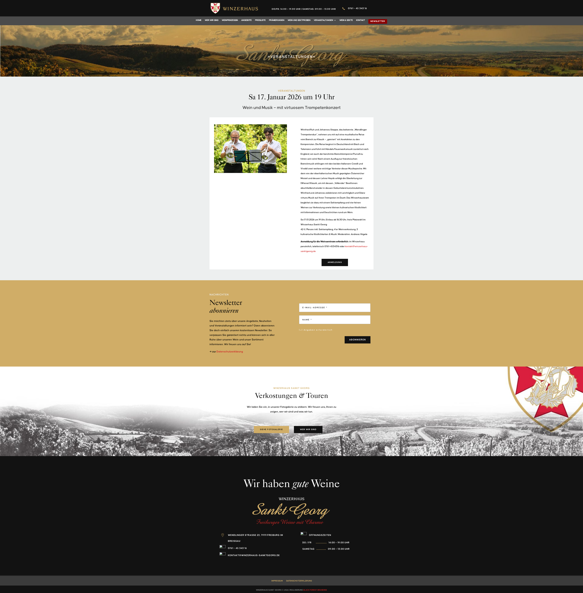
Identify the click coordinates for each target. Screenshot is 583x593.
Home (198, 20)
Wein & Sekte (346, 20)
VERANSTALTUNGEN (323, 20)
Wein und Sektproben (299, 20)
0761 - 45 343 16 (357, 8)
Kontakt (360, 20)
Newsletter (377, 21)
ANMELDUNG (335, 262)
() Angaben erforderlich (315, 330)
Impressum (277, 581)
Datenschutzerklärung (229, 351)
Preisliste (260, 20)
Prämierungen (276, 20)
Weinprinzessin (230, 20)
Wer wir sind (211, 20)
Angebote (246, 20)
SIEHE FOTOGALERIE (271, 429)
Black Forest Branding (315, 590)
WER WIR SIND (308, 429)
